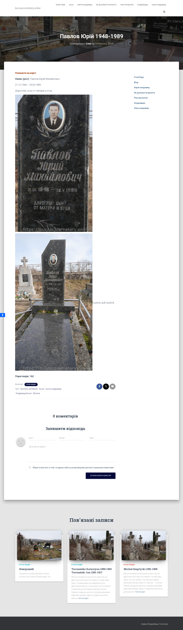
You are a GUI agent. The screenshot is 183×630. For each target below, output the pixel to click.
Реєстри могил (127, 5)
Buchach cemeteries (29, 389)
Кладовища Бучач (24, 393)
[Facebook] (2, 315)
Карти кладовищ (84, 5)
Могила (36, 393)
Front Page (60, 5)
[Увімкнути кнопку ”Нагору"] (177, 624)
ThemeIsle (163, 624)
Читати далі (83, 598)
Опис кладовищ (159, 5)
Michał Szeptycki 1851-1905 (140, 569)
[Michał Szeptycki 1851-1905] (144, 545)
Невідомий (26, 569)
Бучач (41, 389)
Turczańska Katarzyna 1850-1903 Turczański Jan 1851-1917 (91, 570)
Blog (71, 5)
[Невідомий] (39, 545)
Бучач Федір (31, 384)
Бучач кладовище (53, 389)
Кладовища (142, 5)
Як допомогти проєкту (106, 5)
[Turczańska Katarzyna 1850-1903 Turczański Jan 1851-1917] (91, 545)
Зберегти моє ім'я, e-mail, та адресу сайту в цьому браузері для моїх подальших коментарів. (73, 468)
